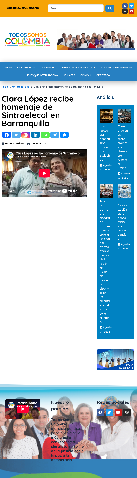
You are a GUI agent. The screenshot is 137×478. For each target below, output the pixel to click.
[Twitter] (16, 135)
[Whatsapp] (45, 135)
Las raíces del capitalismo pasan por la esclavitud (105, 142)
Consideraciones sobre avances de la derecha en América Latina (123, 147)
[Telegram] (54, 135)
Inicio (5, 86)
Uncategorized (20, 86)
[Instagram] (25, 135)
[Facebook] (6, 135)
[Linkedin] (35, 135)
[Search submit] (109, 8)
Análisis (105, 97)
